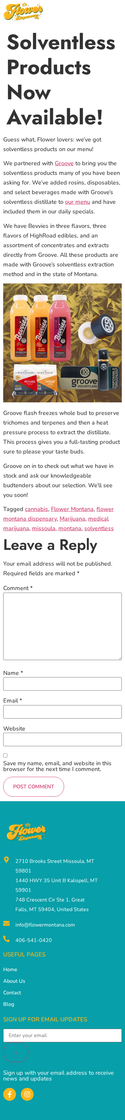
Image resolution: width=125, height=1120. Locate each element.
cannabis (36, 509)
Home (10, 969)
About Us (14, 981)
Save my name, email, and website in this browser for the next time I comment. (57, 766)
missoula (43, 528)
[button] (118, 13)
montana (69, 528)
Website (14, 728)
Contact (12, 992)
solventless (99, 528)
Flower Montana (72, 509)
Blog (8, 1004)
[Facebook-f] (9, 1094)
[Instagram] (27, 1094)
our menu (77, 202)
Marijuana (72, 519)
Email (12, 700)
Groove (64, 163)
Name (13, 673)
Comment (18, 588)
